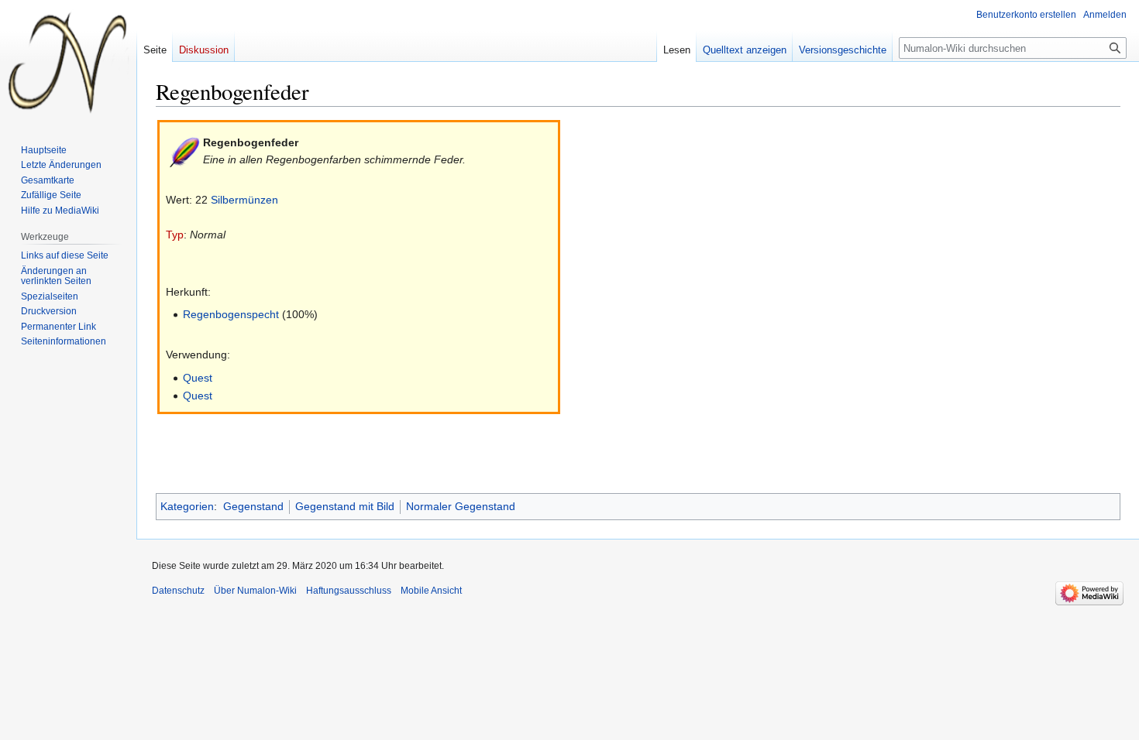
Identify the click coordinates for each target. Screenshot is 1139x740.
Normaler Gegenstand (460, 506)
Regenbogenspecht (231, 314)
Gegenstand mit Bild (344, 506)
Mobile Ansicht (431, 590)
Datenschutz (178, 590)
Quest (197, 378)
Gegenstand (253, 506)
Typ (175, 234)
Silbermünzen (244, 200)
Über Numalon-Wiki (255, 590)
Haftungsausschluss (348, 590)
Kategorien (187, 506)
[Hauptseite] (68, 62)
